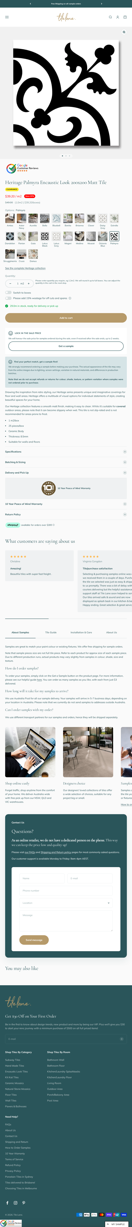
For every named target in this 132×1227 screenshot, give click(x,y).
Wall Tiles (10, 1100)
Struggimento (10, 261)
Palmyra (114, 243)
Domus (33, 261)
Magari (68, 243)
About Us (10, 1130)
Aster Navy (21, 226)
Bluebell (56, 225)
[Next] (101, 3)
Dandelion (10, 243)
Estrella (114, 225)
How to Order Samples (17, 1147)
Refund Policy (13, 1165)
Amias (10, 225)
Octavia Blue (103, 244)
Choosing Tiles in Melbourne (21, 1188)
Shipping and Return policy (56, 852)
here (39, 679)
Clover (91, 225)
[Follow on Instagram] (15, 1203)
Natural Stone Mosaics (17, 1088)
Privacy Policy (13, 1170)
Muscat (91, 243)
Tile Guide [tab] (51, 632)
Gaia (33, 243)
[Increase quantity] (28, 283)
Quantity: (10, 275)
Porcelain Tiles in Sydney (19, 1176)
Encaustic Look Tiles (16, 1071)
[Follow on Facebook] (7, 1203)
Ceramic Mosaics (14, 1083)
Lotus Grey (56, 244)
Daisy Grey (102, 226)
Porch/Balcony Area (58, 1094)
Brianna (80, 225)
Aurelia (33, 225)
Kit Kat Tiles (12, 1077)
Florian (21, 243)
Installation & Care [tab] (81, 632)
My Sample (118, 1224)
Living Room (54, 1083)
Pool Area (52, 1100)
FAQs (8, 1124)
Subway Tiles (12, 1059)
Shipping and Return (16, 1141)
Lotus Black (44, 244)
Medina (79, 243)
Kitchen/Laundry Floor (59, 1077)
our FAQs (30, 852)
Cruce (21, 261)
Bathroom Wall (55, 1059)
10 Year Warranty (15, 1153)
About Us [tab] (111, 632)
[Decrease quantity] (10, 283)
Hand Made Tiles (14, 1065)
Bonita (68, 225)
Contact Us (11, 1136)
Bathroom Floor (56, 1065)
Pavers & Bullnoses (15, 1106)
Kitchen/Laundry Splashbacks (63, 1071)
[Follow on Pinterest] (24, 1203)
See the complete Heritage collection (25, 268)
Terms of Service (14, 1159)
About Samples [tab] (20, 632)
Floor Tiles (11, 1094)
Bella (44, 225)
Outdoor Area (54, 1088)
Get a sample (66, 346)
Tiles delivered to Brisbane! (20, 1182)
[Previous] (30, 3)
